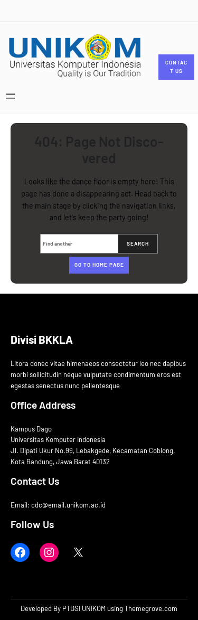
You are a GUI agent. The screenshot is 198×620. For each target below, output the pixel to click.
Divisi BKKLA (42, 339)
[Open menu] (10, 96)
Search (138, 243)
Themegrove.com (151, 608)
